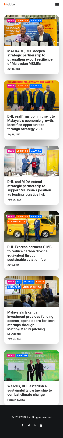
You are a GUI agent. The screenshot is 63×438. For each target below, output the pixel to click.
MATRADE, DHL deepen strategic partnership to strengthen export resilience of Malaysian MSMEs (29, 57)
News (11, 20)
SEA (19, 281)
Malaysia (36, 20)
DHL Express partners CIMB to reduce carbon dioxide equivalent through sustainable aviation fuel (29, 253)
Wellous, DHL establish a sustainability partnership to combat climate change (29, 390)
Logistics (22, 20)
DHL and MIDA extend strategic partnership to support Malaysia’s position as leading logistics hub (29, 188)
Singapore (14, 287)
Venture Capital (32, 287)
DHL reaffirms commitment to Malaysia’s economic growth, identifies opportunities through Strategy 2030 (31, 122)
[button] (57, 4)
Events (40, 281)
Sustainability (16, 222)
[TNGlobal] (9, 4)
